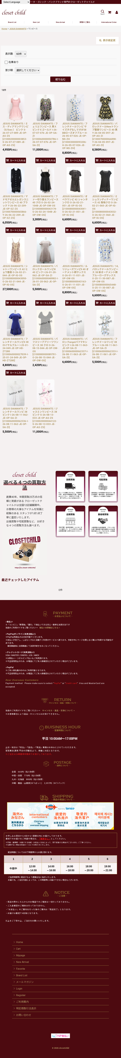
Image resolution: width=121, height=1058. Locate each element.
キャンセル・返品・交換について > (58, 710)
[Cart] (109, 12)
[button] (102, 12)
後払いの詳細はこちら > (49, 628)
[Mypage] (116, 12)
